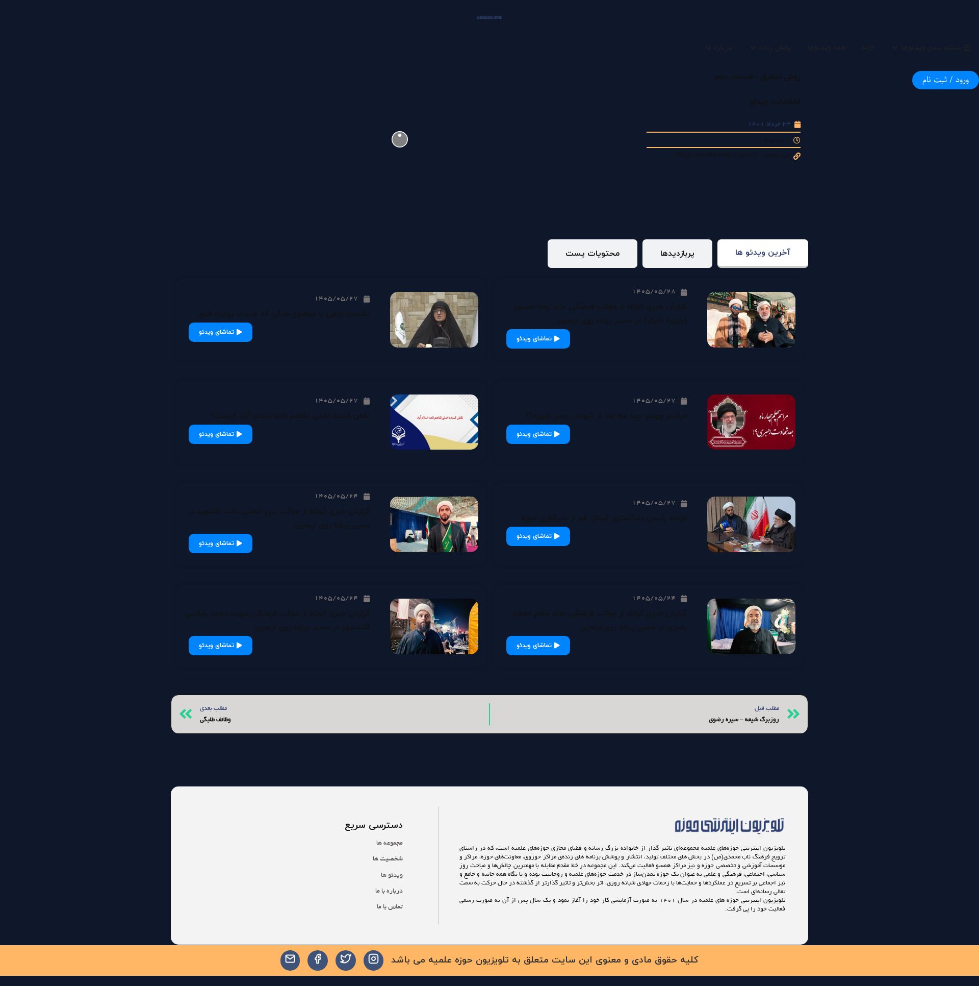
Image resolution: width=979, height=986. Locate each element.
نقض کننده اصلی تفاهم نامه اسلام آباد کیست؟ (290, 416)
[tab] (762, 253)
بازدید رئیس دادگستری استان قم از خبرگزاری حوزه (604, 518)
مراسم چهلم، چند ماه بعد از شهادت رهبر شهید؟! (606, 416)
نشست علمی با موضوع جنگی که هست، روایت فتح (284, 314)
